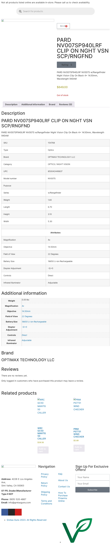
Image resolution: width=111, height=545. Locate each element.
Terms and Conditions (46, 502)
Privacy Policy (45, 475)
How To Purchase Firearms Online (63, 496)
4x (23, 306)
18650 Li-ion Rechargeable (34, 321)
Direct (24, 335)
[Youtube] (18, 512)
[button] (83, 29)
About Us (63, 480)
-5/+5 (24, 327)
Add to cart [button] (42, 450)
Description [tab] (11, 104)
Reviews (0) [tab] (65, 104)
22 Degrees (27, 316)
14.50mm (26, 311)
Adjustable (26, 340)
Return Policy (44, 484)
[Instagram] (11, 512)
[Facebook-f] (4, 512)
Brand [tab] (52, 104)
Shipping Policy (45, 493)
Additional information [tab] (33, 104)
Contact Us (64, 486)
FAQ (60, 474)
